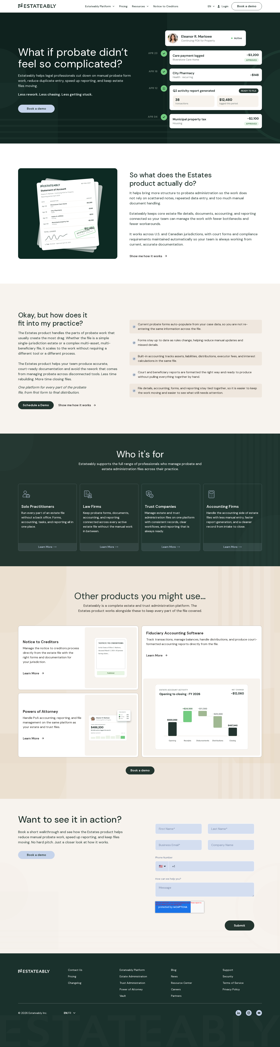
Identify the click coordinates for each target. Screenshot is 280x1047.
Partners (176, 995)
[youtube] (259, 1013)
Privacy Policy (231, 989)
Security (228, 976)
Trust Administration (132, 983)
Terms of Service (233, 983)
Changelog (74, 983)
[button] (99, 6)
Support (228, 970)
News (174, 976)
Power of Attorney (131, 989)
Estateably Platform (132, 970)
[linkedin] (238, 1013)
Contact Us (75, 970)
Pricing (72, 976)
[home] (37, 6)
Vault (123, 995)
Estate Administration (133, 976)
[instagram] (249, 1013)
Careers (176, 989)
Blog (173, 970)
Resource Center (181, 983)
